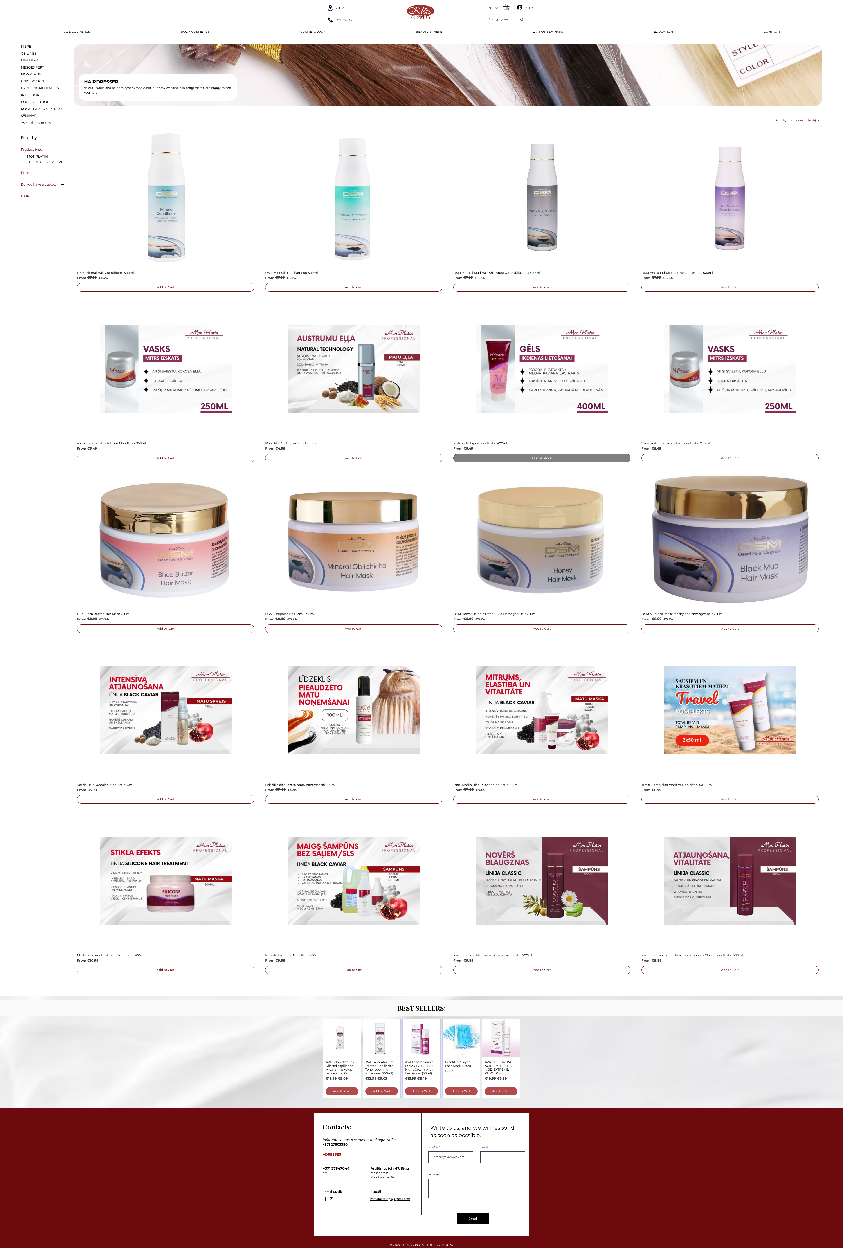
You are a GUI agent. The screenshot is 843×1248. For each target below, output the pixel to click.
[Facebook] (325, 1199)
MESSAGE (435, 1174)
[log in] (519, 7)
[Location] (330, 8)
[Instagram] (331, 1199)
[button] (510, 7)
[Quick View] (166, 198)
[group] (421, 1058)
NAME (484, 1146)
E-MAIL (433, 1146)
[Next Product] (526, 1058)
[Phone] (330, 20)
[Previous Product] (316, 1058)
